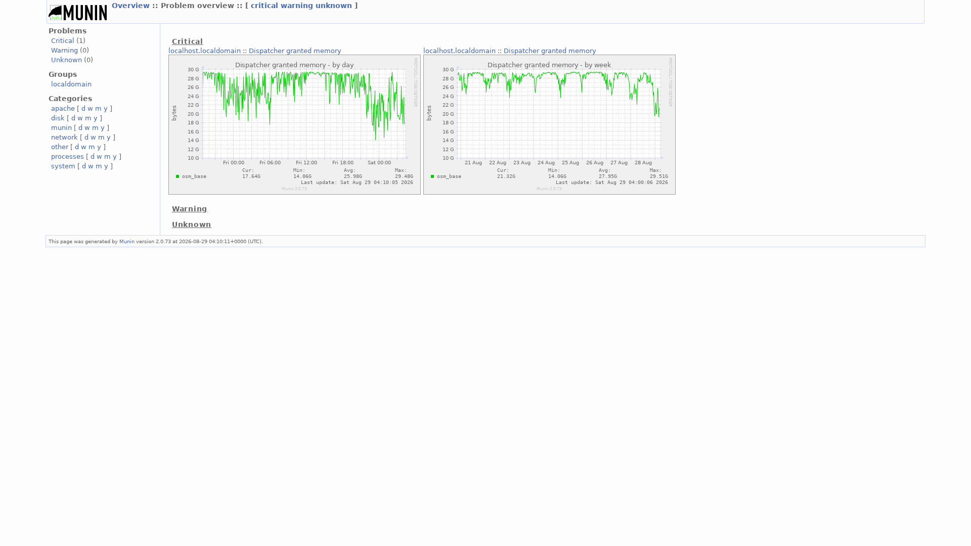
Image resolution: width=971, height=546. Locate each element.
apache (63, 108)
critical (264, 6)
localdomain (71, 84)
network (64, 137)
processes (67, 156)
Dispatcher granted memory (295, 51)
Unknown (66, 60)
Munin (127, 241)
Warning (64, 50)
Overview (131, 6)
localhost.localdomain (204, 51)
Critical (62, 40)
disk (58, 118)
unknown (334, 6)
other (59, 147)
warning (297, 6)
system (63, 166)
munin (61, 127)
